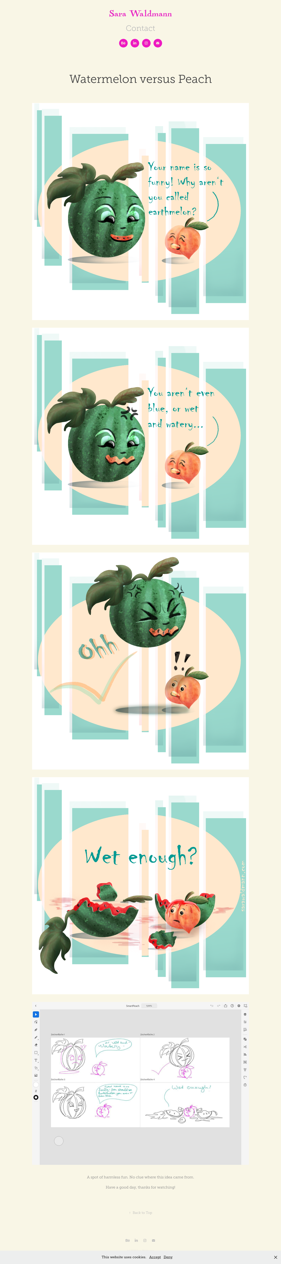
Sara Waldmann (140, 15)
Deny (168, 1257)
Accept (155, 1257)
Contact (140, 28)
